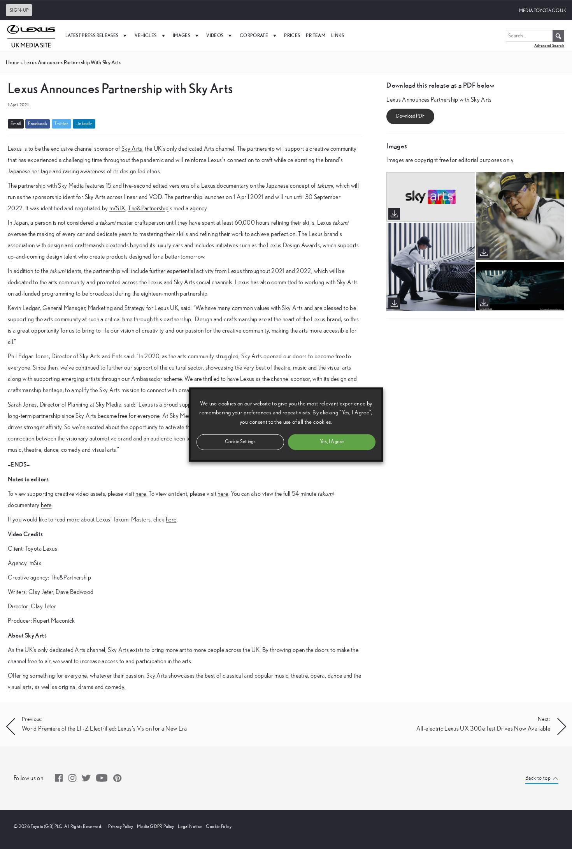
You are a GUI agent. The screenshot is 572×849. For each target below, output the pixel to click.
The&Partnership (148, 208)
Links (337, 35)
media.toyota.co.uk (542, 10)
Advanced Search (549, 45)
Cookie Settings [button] (240, 441)
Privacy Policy (120, 826)
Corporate (254, 35)
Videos (214, 35)
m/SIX (117, 208)
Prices (292, 35)
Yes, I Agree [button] (332, 441)
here (140, 494)
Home (12, 62)
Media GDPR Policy (155, 826)
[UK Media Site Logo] (31, 35)
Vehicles (146, 35)
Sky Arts (131, 149)
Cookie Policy (219, 826)
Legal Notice (190, 826)
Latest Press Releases (91, 35)
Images (181, 35)
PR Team (315, 35)
